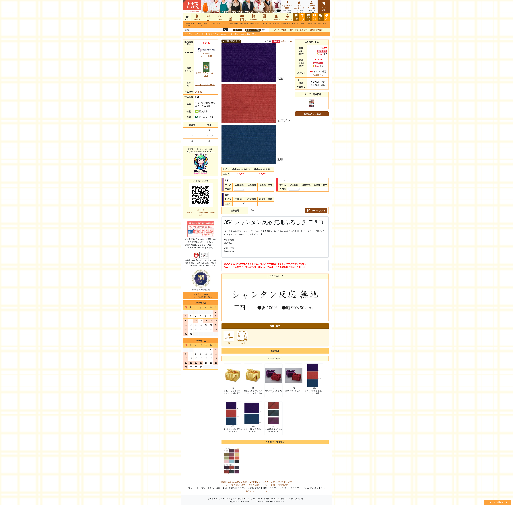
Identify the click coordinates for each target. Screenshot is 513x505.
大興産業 (244, 34)
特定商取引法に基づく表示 (234, 482)
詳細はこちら (286, 41)
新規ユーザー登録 (253, 30)
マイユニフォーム (299, 9)
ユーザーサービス (311, 9)
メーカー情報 (206, 56)
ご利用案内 (254, 482)
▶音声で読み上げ (231, 41)
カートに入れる (318, 210)
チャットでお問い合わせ (497, 502)
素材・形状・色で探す (298, 30)
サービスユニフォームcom (214, 34)
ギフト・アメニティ (205, 84)
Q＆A (265, 482)
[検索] (225, 29)
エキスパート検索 (287, 9)
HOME (187, 19)
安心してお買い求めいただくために (242, 485)
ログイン (237, 30)
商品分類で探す (316, 30)
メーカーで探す (280, 30)
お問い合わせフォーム (256, 491)
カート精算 (323, 8)
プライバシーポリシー (281, 482)
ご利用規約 (282, 485)
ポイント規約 (268, 485)
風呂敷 (233, 34)
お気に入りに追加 (312, 114)
